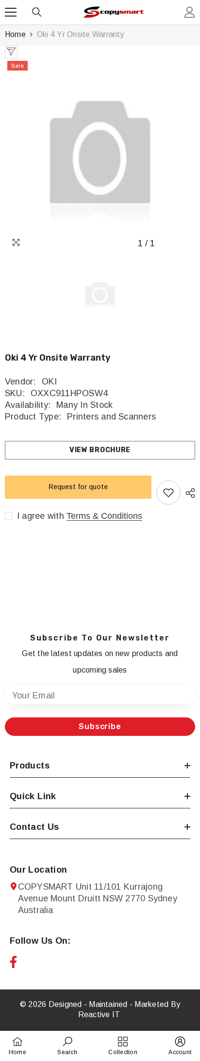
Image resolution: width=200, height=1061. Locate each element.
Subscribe (100, 726)
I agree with (40, 516)
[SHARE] (188, 493)
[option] (100, 155)
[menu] (11, 12)
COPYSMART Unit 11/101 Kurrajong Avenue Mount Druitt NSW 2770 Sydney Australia (97, 898)
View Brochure (100, 450)
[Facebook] (13, 962)
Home (15, 34)
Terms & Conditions (104, 516)
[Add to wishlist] (168, 492)
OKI (49, 381)
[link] (67, 1046)
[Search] (37, 12)
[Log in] (189, 12)
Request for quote (78, 487)
